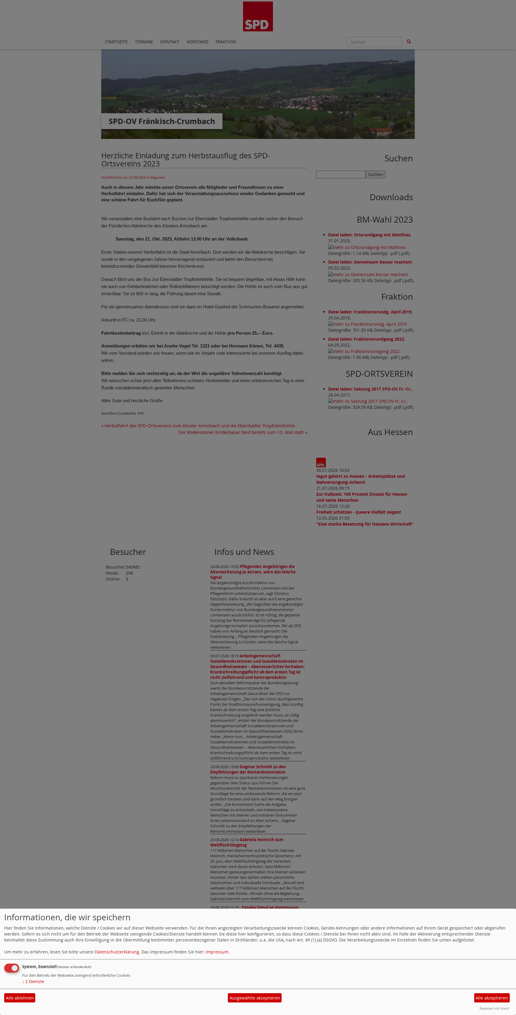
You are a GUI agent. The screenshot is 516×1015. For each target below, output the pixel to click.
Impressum (217, 952)
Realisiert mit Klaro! (494, 1008)
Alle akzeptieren (492, 998)
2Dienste (33, 981)
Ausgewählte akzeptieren (255, 998)
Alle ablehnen (20, 998)
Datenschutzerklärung (117, 952)
